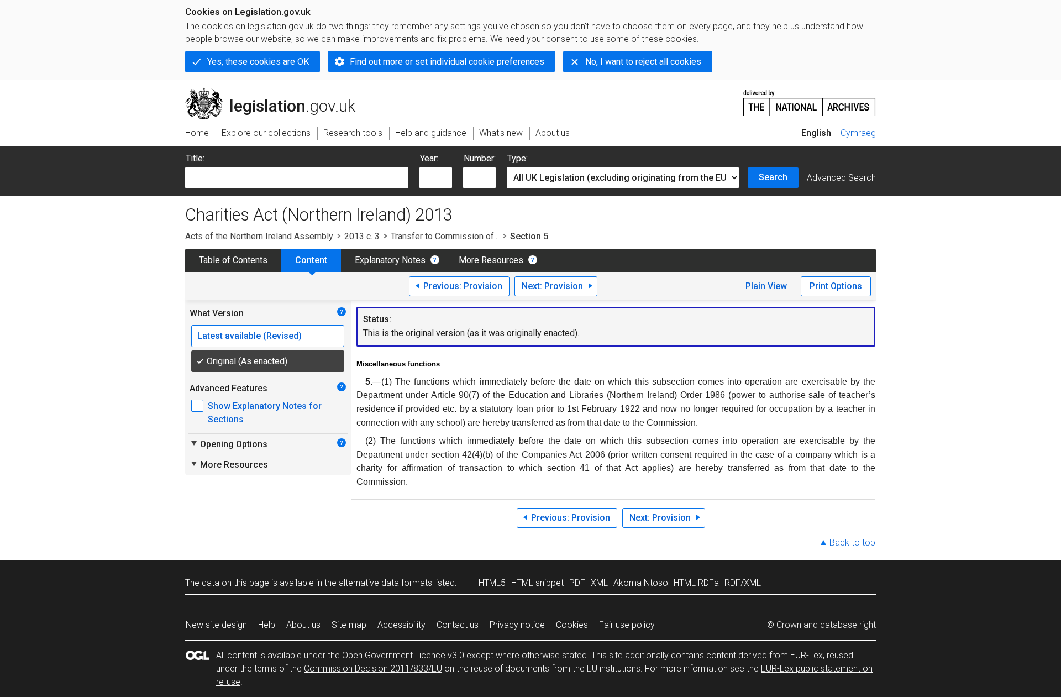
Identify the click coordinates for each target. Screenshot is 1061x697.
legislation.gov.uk (276, 92)
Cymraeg (858, 133)
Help (266, 625)
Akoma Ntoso (640, 583)
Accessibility (401, 625)
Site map (349, 625)
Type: (517, 158)
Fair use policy (627, 625)
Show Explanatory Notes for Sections (265, 413)
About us (303, 625)
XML (599, 583)
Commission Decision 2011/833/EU (373, 668)
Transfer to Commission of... (445, 236)
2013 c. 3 (362, 236)
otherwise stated (554, 655)
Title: (195, 158)
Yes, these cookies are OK (258, 61)
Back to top (852, 542)
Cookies (572, 625)
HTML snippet (537, 583)
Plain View (766, 286)
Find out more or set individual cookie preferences (447, 61)
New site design (216, 625)
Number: (480, 158)
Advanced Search (841, 177)
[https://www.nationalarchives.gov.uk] (809, 98)
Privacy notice (517, 625)
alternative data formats (385, 583)
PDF (577, 583)
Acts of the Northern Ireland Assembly (259, 236)
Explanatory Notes (390, 260)
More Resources (491, 260)
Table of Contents (233, 260)
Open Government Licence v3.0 (403, 655)
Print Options (836, 286)
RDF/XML (742, 583)
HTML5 (492, 583)
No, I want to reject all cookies (643, 61)
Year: (429, 158)
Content (311, 260)
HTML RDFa (696, 583)
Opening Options (228, 443)
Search (773, 177)
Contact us (458, 625)
